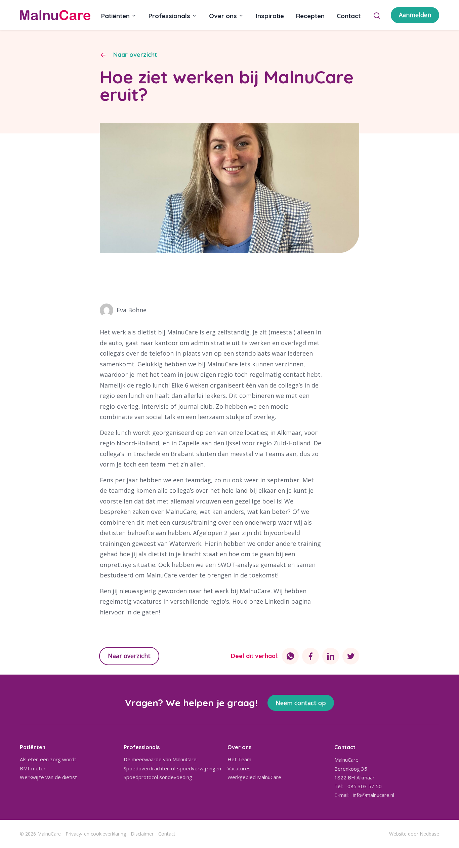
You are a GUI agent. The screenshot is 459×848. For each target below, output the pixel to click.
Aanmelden (415, 15)
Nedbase (429, 834)
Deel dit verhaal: (255, 656)
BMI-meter (33, 768)
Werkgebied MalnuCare (254, 777)
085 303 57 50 (364, 786)
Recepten (310, 16)
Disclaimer (142, 834)
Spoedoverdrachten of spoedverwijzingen (172, 768)
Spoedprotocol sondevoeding (158, 777)
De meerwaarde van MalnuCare (160, 759)
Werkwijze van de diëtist (48, 777)
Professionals (169, 16)
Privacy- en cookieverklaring (96, 834)
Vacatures (239, 768)
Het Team (239, 759)
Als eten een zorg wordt (48, 759)
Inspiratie (270, 16)
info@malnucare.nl (373, 795)
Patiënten (115, 16)
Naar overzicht (135, 54)
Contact (349, 16)
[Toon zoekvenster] (377, 15)
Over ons (223, 16)
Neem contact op (301, 703)
